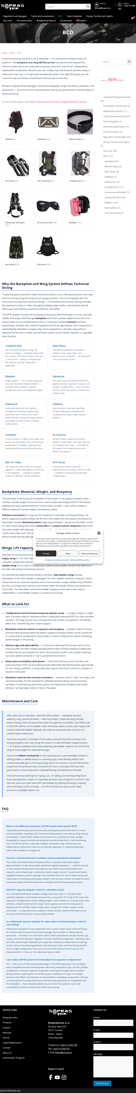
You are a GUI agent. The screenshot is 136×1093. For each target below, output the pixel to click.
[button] (99, 533)
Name (97, 1017)
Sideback (109, 176)
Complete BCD (112, 187)
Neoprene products (46, 20)
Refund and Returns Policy (80, 560)
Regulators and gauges (15, 16)
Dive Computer (74, 16)
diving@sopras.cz (103, 8)
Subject (97, 1041)
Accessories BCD (113, 197)
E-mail (97, 1029)
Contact (6, 1047)
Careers (6, 1027)
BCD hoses (110, 171)
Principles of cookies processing (57, 560)
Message (98, 1054)
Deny (68, 553)
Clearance (104, 80)
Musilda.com (14, 1090)
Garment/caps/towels (114, 126)
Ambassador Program (14, 1057)
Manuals (7, 1032)
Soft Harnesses (112, 212)
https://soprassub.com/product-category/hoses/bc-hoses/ (58, 101)
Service (6, 1037)
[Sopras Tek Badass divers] (12, 7)
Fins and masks (24, 20)
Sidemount (110, 181)
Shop (12, 53)
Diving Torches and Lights (99, 16)
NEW (112, 79)
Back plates (110, 207)
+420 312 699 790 (68, 1045)
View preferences (90, 553)
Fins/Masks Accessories (115, 105)
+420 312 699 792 (61, 1048)
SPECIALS (120, 80)
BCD (60, 16)
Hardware (109, 161)
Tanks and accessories (42, 16)
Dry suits (7, 20)
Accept (46, 553)
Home (4, 53)
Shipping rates (10, 1017)
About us (7, 1052)
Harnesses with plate (115, 192)
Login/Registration (12, 1042)
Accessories (66, 20)
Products (7, 1022)
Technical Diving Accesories (117, 97)
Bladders (109, 202)
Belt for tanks (111, 166)
